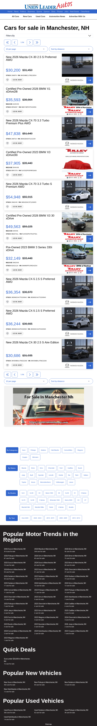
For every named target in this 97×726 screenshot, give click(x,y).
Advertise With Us (77, 16)
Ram (76, 475)
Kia (69, 475)
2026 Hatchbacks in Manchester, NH (47, 584)
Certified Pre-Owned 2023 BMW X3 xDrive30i (28, 153)
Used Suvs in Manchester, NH (15, 711)
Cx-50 (31, 493)
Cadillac (70, 468)
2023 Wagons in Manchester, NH (16, 639)
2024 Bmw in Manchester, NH (15, 571)
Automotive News (57, 16)
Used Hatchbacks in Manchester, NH (17, 718)
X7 (85, 500)
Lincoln (51, 475)
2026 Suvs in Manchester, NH (15, 550)
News (16, 11)
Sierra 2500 (68, 500)
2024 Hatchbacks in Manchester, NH (47, 632)
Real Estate (74, 11)
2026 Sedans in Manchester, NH (16, 577)
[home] (49, 4)
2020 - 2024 (37, 518)
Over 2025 (25, 518)
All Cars (15, 16)
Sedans (43, 450)
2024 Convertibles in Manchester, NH (17, 632)
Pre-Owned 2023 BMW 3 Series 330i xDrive (29, 249)
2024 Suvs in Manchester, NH (45, 564)
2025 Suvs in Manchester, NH (15, 564)
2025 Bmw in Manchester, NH (75, 557)
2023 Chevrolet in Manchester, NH (16, 598)
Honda (61, 475)
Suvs (23, 450)
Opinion (47, 11)
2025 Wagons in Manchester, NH (46, 618)
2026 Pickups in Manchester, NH (16, 557)
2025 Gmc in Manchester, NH (45, 598)
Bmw (33, 468)
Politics (23, 11)
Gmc (41, 468)
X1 (75, 493)
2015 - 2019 (50, 518)
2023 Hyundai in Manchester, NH (46, 625)
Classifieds (85, 11)
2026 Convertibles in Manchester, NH (17, 591)
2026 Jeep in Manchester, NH (75, 625)
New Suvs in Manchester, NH (14, 683)
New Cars (27, 16)
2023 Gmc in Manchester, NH (45, 612)
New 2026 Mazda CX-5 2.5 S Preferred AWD (30, 280)
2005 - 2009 (63, 518)
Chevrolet (51, 468)
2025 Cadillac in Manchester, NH (76, 612)
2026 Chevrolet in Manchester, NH (77, 571)
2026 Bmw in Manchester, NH (75, 550)
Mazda (24, 468)
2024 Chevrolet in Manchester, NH (77, 618)
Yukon (51, 507)
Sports (39, 11)
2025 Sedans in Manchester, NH (16, 584)
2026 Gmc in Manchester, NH (45, 557)
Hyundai (41, 475)
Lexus (71, 482)
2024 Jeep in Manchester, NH (15, 612)
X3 (39, 493)
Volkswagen (60, 482)
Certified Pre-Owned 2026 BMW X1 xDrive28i (28, 90)
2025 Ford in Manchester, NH (14, 618)
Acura (33, 482)
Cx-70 (23, 500)
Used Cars (40, 16)
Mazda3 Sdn (26, 507)
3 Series (83, 493)
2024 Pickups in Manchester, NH (76, 591)
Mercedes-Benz (45, 482)
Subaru (86, 475)
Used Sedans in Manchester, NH (46, 711)
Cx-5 (23, 493)
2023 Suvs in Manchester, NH (45, 571)
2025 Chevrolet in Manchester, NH (46, 605)
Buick (80, 468)
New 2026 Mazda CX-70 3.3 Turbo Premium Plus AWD (27, 122)
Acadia (71, 507)
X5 (59, 493)
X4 (78, 500)
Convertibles (68, 450)
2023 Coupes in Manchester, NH (76, 632)
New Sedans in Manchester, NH (76, 683)
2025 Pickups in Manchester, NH (16, 605)
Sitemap (48, 724)
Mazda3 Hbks (39, 507)
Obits (53, 11)
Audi (31, 475)
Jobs (66, 11)
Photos (60, 11)
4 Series (61, 507)
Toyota (24, 482)
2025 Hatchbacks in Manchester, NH (78, 598)
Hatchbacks (55, 450)
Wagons (80, 450)
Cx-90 (32, 500)
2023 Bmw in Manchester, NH (75, 564)
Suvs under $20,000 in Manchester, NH (17, 661)
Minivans (35, 457)
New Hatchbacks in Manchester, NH (17, 690)
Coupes (24, 457)
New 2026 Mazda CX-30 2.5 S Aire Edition (32, 342)
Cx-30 (67, 493)
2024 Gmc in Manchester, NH (75, 584)
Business (31, 11)
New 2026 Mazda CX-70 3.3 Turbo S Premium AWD (29, 185)
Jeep (23, 475)
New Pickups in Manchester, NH (45, 683)
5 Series (42, 500)
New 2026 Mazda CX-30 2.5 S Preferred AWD (31, 58)
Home (10, 11)
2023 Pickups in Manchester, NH (46, 591)
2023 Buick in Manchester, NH (15, 625)
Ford (61, 468)
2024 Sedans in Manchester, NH (76, 577)
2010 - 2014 (76, 518)
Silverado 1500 (55, 500)
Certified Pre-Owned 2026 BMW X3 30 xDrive (30, 217)
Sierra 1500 (49, 493)
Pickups (33, 450)
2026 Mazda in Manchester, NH (45, 550)
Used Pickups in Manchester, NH (76, 711)
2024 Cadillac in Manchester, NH (76, 605)
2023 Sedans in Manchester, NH (46, 577)
